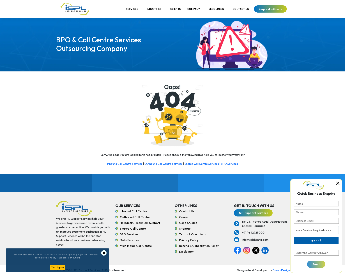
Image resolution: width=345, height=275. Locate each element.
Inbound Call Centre (133, 211)
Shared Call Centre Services (202, 164)
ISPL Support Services (253, 213)
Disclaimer (186, 251)
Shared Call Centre (133, 228)
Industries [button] (154, 9)
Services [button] (132, 9)
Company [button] (193, 9)
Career (184, 217)
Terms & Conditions (192, 234)
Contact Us (241, 9)
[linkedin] (265, 249)
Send (316, 264)
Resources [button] (216, 9)
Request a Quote (270, 9)
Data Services (129, 240)
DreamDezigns (281, 270)
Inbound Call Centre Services (124, 164)
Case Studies (188, 223)
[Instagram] (247, 249)
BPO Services (229, 164)
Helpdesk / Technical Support (140, 223)
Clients (175, 9)
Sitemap (185, 228)
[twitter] (256, 249)
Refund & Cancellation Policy (199, 246)
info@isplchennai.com (255, 239)
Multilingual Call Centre (136, 246)
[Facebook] (238, 249)
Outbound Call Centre (135, 217)
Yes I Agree (57, 267)
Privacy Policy (189, 240)
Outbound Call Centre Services (163, 164)
